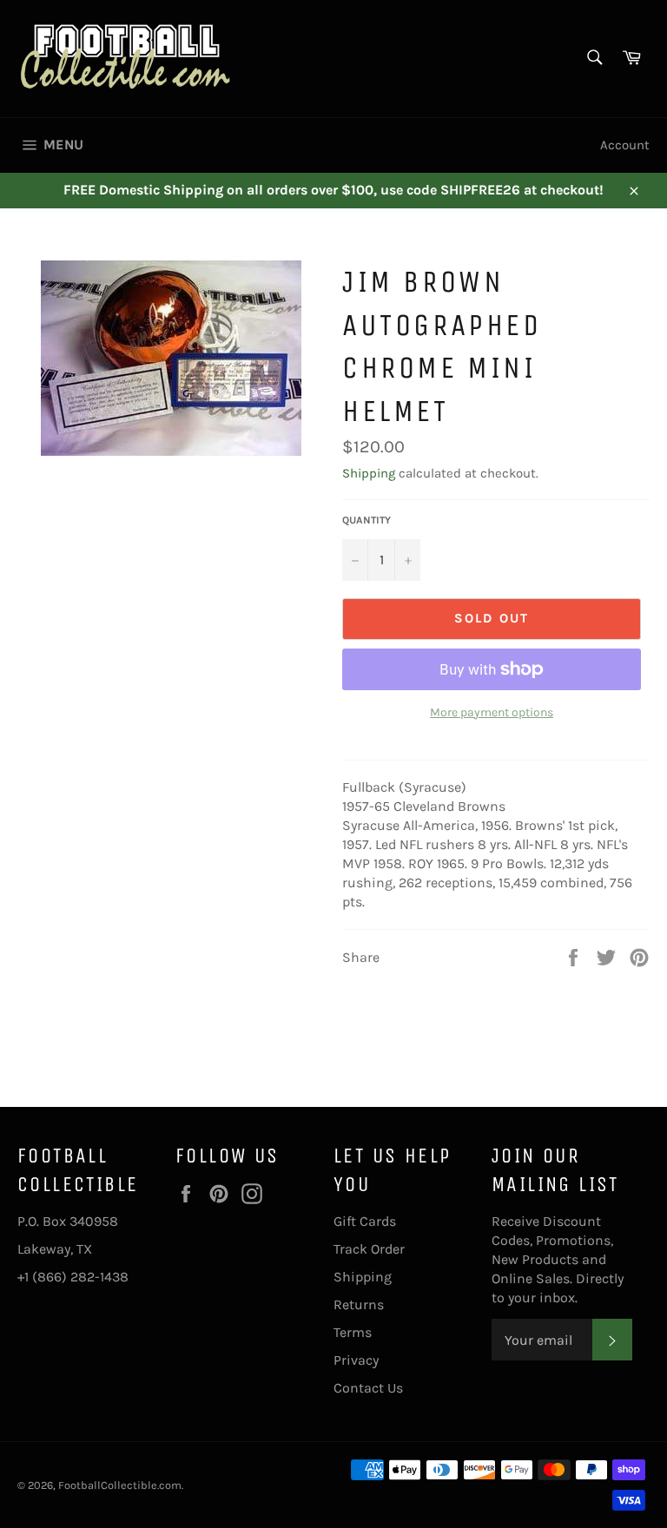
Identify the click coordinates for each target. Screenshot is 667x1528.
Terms (353, 1332)
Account (625, 145)
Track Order (369, 1249)
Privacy (356, 1360)
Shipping (368, 473)
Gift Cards (365, 1221)
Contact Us (368, 1388)
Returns (359, 1304)
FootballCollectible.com (120, 1485)
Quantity (366, 520)
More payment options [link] (491, 712)
